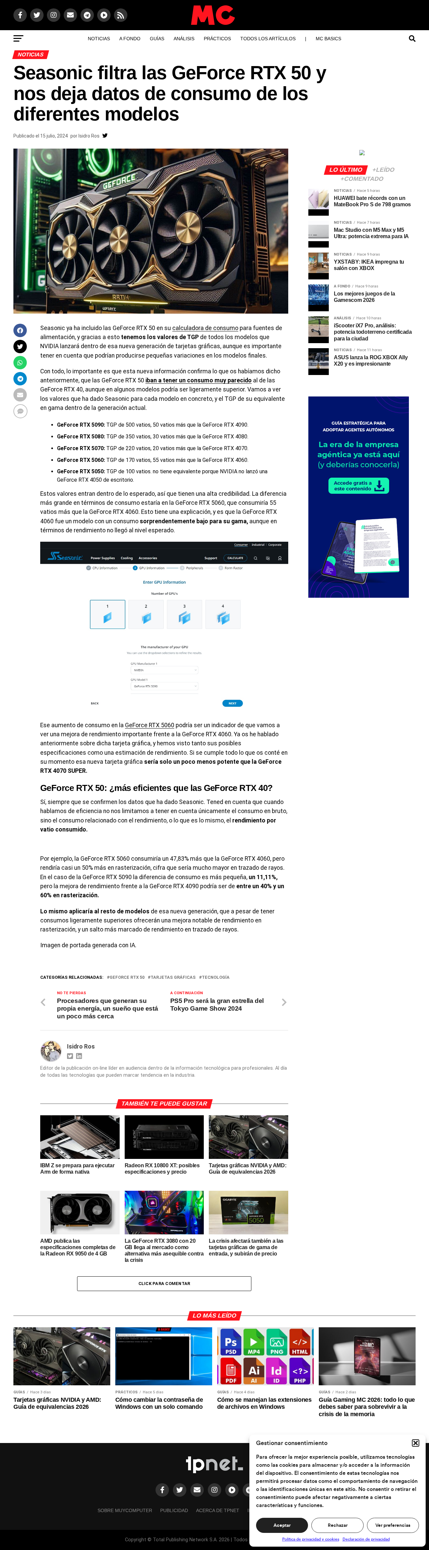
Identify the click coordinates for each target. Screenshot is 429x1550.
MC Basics (328, 38)
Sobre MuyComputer (125, 1510)
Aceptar (282, 1525)
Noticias (99, 38)
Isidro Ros (89, 136)
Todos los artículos (268, 38)
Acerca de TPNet (217, 1510)
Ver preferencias (392, 1525)
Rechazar (338, 1525)
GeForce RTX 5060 (149, 725)
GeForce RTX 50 (127, 977)
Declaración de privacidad (366, 1539)
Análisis (184, 38)
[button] (415, 1443)
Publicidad (174, 1510)
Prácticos (217, 38)
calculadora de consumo (205, 328)
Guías (157, 38)
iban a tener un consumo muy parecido (198, 380)
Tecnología (216, 977)
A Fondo (129, 38)
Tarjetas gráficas (173, 977)
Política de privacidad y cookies (310, 1539)
